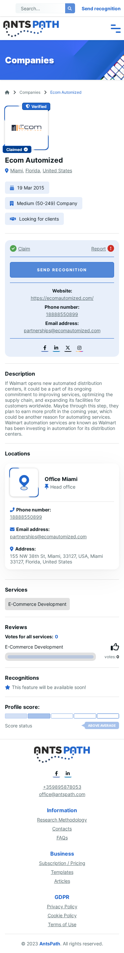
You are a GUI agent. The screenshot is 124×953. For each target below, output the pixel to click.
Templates (62, 872)
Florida (32, 170)
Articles (62, 881)
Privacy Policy (62, 906)
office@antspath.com (62, 794)
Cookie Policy (62, 915)
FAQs (62, 837)
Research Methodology (62, 819)
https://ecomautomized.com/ (62, 298)
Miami (16, 170)
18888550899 (62, 314)
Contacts (62, 828)
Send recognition (101, 8)
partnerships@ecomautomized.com (62, 330)
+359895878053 (62, 787)
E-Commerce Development (37, 604)
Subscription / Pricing (62, 863)
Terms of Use (62, 924)
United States (57, 170)
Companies (30, 92)
